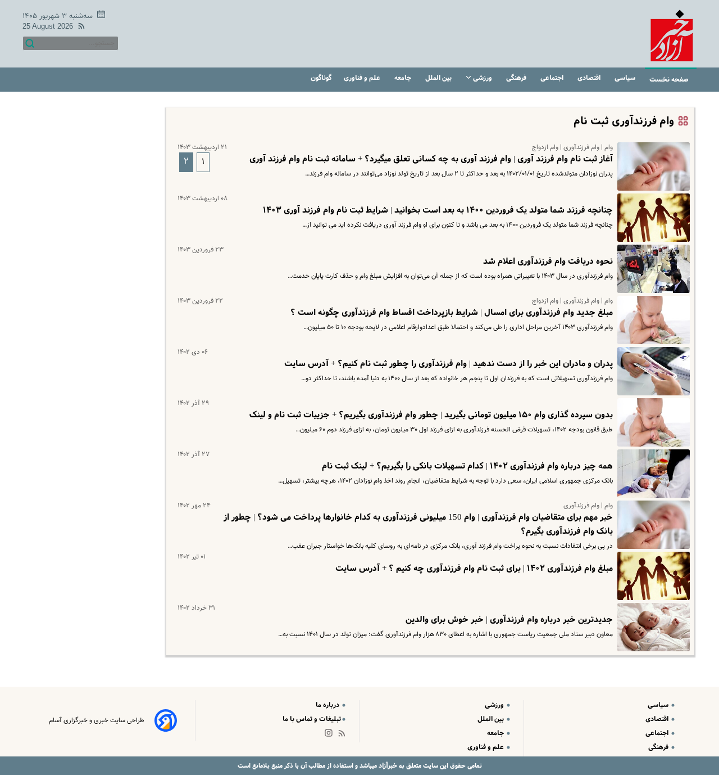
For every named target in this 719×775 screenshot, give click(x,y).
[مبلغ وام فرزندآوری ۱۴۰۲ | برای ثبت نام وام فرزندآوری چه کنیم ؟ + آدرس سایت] (651, 576)
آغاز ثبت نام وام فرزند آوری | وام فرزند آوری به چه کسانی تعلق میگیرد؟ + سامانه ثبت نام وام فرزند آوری (431, 159)
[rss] (79, 28)
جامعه (403, 78)
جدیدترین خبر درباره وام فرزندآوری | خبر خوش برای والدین (509, 620)
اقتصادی (589, 78)
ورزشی (482, 78)
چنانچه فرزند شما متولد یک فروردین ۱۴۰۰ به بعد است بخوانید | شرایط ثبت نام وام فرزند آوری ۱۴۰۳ (438, 210)
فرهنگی (517, 78)
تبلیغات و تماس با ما (312, 719)
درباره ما (328, 705)
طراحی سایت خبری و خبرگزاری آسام (96, 720)
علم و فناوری (363, 78)
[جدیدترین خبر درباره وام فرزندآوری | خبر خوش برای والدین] (651, 627)
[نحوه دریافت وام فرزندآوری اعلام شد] (651, 269)
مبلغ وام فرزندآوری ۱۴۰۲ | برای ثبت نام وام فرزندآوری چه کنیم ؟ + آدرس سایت (474, 568)
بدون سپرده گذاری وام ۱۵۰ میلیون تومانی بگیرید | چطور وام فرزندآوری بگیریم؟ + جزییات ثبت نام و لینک (431, 415)
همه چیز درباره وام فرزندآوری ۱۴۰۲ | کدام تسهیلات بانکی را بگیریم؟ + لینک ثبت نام (467, 466)
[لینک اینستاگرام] (331, 735)
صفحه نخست (669, 79)
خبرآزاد (387, 766)
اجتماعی (552, 78)
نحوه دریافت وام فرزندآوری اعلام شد (548, 261)
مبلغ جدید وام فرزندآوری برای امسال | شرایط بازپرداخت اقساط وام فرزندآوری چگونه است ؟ (451, 313)
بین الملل (439, 78)
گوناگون (321, 78)
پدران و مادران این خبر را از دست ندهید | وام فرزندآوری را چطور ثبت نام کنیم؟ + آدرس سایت (448, 364)
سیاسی (626, 78)
